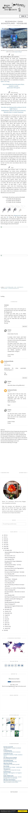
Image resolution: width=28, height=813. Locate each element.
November (7, 609)
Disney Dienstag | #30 (10, 570)
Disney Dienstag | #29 (10, 581)
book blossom (7, 771)
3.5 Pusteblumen (9, 287)
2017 (5, 544)
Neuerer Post (5, 472)
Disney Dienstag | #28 (10, 590)
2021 (5, 537)
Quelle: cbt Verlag (5, 81)
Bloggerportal (17, 215)
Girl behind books (8, 760)
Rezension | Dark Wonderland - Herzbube (14, 572)
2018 (5, 542)
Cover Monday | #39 (9, 582)
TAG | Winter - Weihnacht (11, 579)
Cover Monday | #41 (9, 559)
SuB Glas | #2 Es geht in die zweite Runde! (15, 597)
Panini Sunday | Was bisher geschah (11, 764)
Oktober (7, 611)
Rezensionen (4, 288)
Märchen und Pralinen (9, 779)
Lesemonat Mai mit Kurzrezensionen (12, 752)
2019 (5, 540)
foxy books (6, 766)
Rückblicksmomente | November (12, 602)
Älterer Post (22, 472)
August (6, 615)
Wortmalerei (7, 769)
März (6, 624)
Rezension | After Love (10, 555)
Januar (6, 628)
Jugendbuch (20, 287)
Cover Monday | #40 (9, 574)
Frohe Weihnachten (9, 566)
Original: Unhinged (18, 51)
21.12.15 (9, 383)
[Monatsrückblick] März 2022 (10, 761)
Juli (6, 617)
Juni (6, 619)
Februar (7, 626)
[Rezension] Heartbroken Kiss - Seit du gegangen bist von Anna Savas (12, 777)
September (7, 613)
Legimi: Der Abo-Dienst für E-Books (12, 770)
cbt (6, 50)
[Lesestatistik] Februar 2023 (10, 758)
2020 (5, 539)
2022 (5, 535)
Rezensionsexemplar (13, 288)
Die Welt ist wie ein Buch (10, 757)
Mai (6, 620)
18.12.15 (5, 306)
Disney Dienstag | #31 (10, 557)
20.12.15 (9, 331)
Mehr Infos (12, 811)
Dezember (7, 550)
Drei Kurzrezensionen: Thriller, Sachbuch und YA (13, 755)
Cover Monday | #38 (9, 595)
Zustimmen (22, 811)
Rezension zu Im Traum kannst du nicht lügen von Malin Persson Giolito (12, 781)
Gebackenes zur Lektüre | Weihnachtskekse (15, 588)
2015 (5, 548)
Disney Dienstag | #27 (10, 604)
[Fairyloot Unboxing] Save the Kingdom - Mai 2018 (13, 773)
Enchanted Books (8, 361)
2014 (5, 630)
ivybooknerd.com (8, 753)
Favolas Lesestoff (8, 746)
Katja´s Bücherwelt (8, 775)
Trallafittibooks (8, 750)
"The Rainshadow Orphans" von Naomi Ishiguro (12, 748)
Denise (9, 330)
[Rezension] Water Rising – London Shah (13, 767)
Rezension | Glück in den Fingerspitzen (14, 568)
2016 (5, 546)
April (6, 622)
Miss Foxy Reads (8, 763)
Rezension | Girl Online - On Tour (13, 564)
